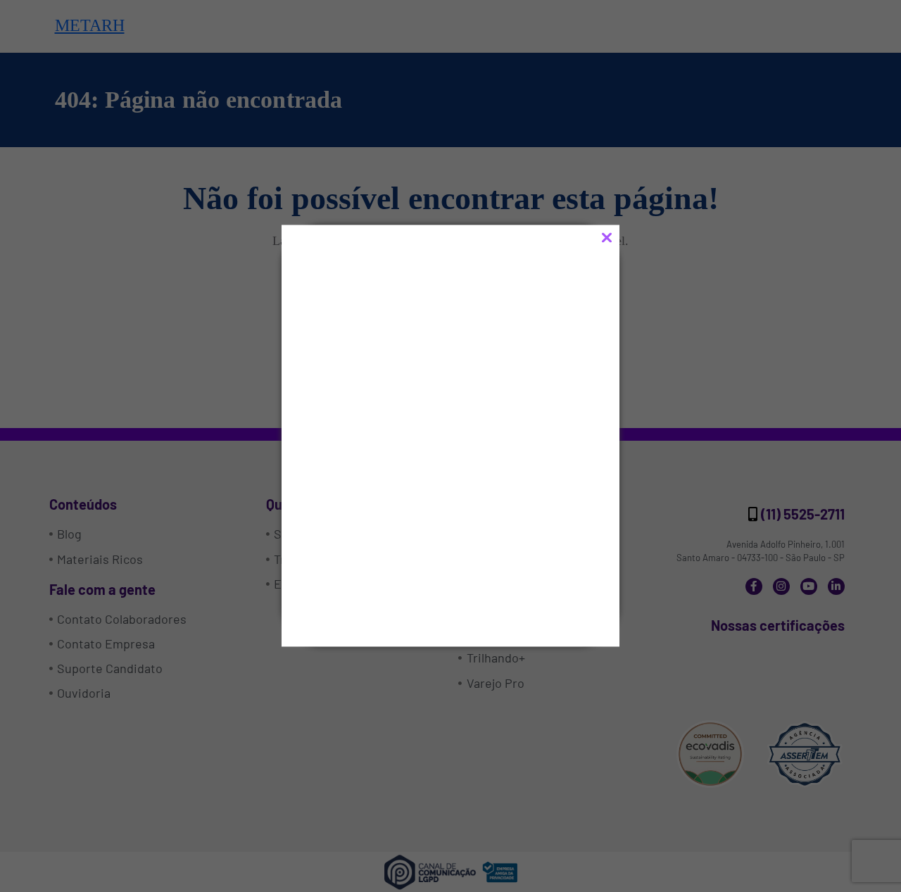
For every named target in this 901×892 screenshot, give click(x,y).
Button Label (387, 574)
